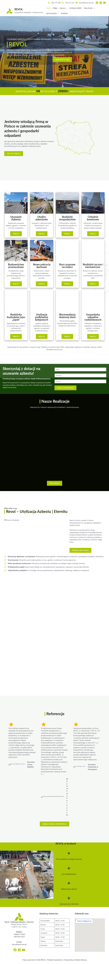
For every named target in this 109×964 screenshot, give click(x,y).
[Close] (106, 3)
